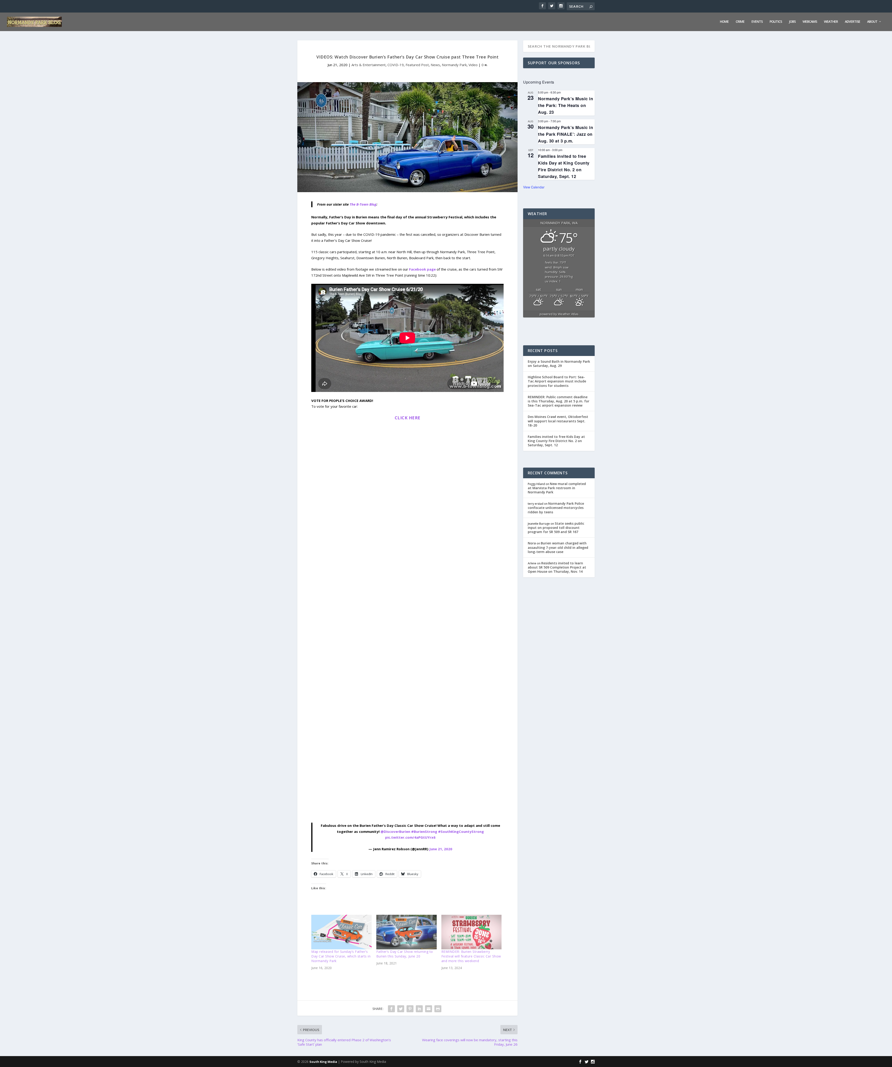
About (872, 22)
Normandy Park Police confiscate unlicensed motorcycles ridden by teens (556, 507)
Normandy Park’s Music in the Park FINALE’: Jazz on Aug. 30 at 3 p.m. (565, 134)
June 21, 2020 (440, 849)
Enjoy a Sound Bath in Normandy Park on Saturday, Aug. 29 (559, 363)
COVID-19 (395, 64)
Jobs (792, 22)
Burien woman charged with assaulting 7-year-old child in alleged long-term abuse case (558, 547)
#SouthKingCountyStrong (461, 831)
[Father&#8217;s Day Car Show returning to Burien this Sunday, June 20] (406, 932)
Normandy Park (454, 64)
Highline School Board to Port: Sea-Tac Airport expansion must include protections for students (557, 381)
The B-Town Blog (363, 204)
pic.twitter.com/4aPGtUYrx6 (410, 837)
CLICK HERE (407, 417)
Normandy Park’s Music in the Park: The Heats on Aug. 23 (565, 105)
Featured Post (417, 64)
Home (724, 22)
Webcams (810, 22)
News (435, 64)
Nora (532, 543)
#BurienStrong (424, 831)
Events (757, 22)
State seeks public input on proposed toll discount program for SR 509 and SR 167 (556, 527)
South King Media (323, 1062)
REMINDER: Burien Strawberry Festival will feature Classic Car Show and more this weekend (471, 956)
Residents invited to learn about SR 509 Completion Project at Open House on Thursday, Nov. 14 (557, 567)
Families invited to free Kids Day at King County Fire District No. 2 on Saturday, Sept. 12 (556, 440)
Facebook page (422, 269)
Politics (776, 22)
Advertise (852, 22)
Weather (831, 22)
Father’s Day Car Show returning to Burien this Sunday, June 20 (404, 953)
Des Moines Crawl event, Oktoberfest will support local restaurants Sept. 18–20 (558, 420)
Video (473, 64)
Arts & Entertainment (368, 64)
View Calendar (533, 187)
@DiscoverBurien (395, 831)
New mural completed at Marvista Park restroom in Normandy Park (557, 488)
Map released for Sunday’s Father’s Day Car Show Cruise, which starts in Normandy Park (341, 956)
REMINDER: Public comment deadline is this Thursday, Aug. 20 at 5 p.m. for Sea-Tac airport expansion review (558, 401)
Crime (740, 22)
